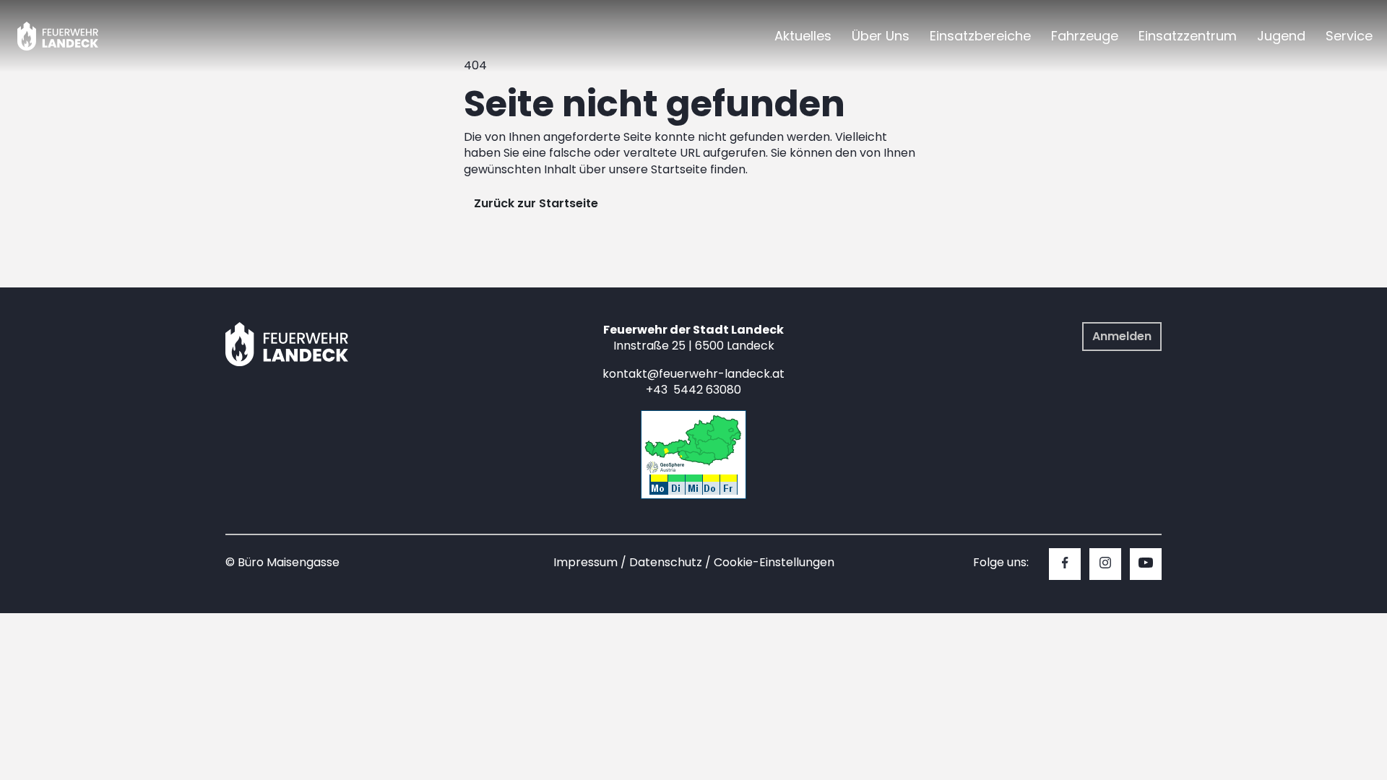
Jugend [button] (1281, 36)
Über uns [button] (880, 36)
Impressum (585, 562)
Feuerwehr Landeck (74, 36)
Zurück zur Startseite (536, 203)
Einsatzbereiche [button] (980, 36)
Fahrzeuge (1084, 36)
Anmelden (1121, 336)
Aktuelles (802, 36)
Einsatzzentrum (1187, 36)
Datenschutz (665, 562)
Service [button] (1349, 36)
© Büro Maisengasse (282, 562)
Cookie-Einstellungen (774, 562)
